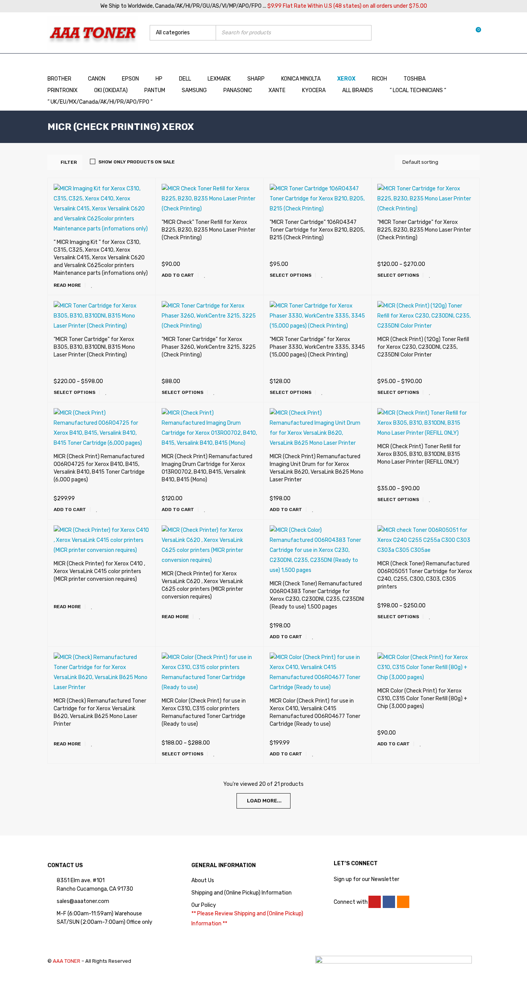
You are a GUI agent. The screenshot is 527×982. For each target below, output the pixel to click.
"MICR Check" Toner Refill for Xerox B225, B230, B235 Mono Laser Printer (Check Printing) (208, 230)
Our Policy (203, 905)
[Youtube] (374, 902)
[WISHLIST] (92, 285)
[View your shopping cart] (474, 32)
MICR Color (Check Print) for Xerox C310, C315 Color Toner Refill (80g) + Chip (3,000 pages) (422, 699)
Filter (69, 162)
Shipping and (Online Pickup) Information (241, 893)
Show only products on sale (136, 162)
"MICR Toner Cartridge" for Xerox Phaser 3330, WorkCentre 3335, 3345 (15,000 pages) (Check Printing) (317, 347)
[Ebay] (403, 902)
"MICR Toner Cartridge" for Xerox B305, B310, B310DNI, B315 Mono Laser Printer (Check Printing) (94, 347)
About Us (202, 880)
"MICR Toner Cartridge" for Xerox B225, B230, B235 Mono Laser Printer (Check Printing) (424, 230)
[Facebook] (389, 902)
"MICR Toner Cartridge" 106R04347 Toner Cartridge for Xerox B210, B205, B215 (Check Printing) (317, 230)
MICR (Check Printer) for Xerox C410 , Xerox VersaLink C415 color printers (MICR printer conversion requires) (99, 571)
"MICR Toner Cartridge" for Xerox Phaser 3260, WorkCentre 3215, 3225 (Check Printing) (209, 347)
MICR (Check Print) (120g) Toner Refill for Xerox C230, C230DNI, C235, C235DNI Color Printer (423, 347)
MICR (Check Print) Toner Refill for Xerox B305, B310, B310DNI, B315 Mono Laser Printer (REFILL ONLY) (419, 454)
